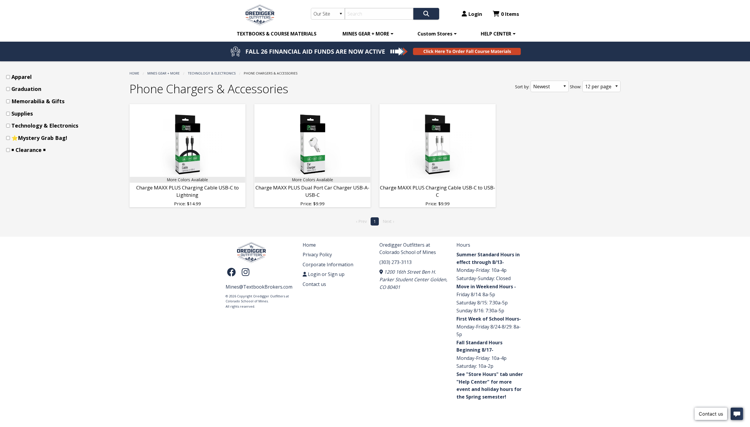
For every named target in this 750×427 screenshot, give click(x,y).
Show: (575, 86)
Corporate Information (328, 264)
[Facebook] (233, 272)
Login (475, 14)
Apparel (21, 76)
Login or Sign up (326, 274)
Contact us (314, 284)
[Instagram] (245, 272)
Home (134, 73)
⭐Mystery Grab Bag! (39, 137)
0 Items (510, 14)
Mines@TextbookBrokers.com (259, 287)
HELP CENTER (496, 33)
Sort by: (522, 86)
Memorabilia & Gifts (37, 101)
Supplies (22, 113)
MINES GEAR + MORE (365, 33)
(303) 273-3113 (395, 262)
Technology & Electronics (212, 73)
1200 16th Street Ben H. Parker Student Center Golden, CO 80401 (413, 279)
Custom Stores (434, 33)
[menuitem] (276, 33)
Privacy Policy (317, 254)
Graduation (26, 88)
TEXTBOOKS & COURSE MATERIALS (276, 33)
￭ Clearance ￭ (28, 149)
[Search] (426, 14)
